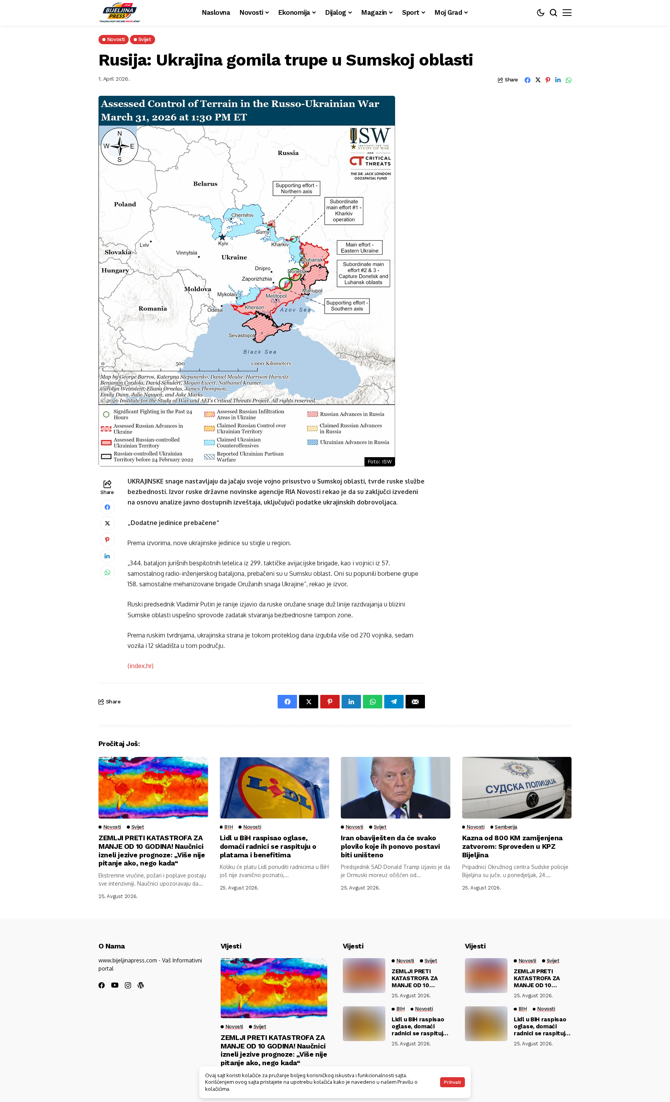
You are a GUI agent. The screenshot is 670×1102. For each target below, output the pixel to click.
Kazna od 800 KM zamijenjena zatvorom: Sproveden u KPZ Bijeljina (512, 846)
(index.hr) (141, 666)
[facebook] (101, 985)
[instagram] (128, 985)
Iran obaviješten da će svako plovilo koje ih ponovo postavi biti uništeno (390, 846)
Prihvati (452, 1082)
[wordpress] (141, 985)
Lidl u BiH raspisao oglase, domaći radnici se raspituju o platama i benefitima (268, 846)
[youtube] (114, 985)
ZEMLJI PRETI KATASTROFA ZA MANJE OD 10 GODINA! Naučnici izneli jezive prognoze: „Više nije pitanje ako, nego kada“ (151, 850)
